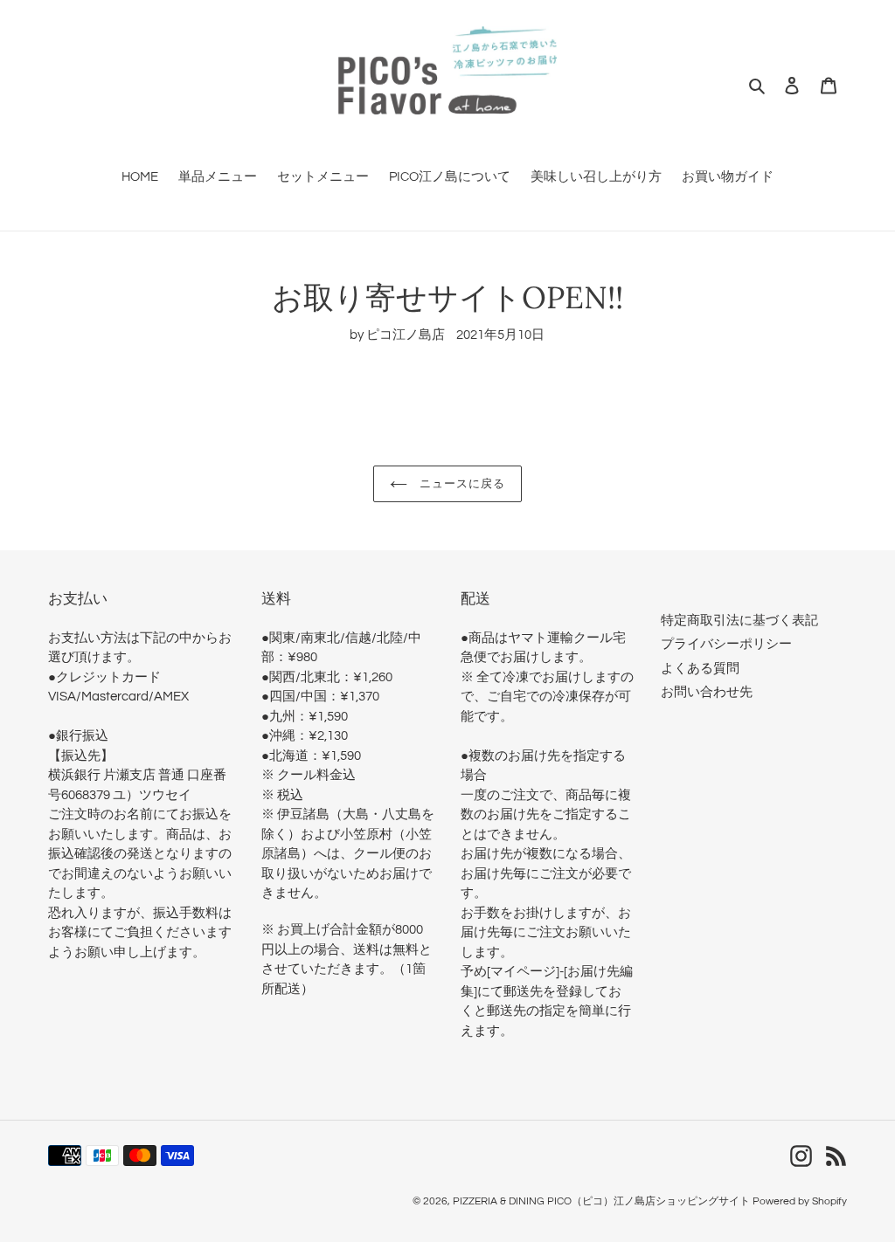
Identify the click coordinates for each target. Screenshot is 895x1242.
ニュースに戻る (460, 483)
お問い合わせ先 (707, 692)
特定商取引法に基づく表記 (739, 620)
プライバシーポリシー (726, 644)
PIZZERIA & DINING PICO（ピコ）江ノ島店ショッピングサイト (601, 1201)
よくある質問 (700, 668)
